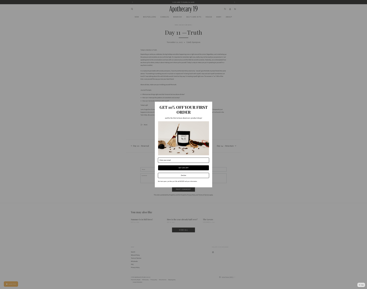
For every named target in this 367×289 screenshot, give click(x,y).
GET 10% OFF (184, 168)
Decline (183, 175)
